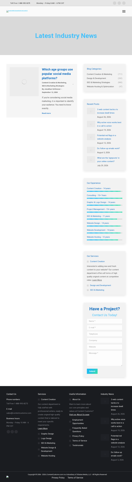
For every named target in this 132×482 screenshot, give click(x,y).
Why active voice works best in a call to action (109, 124)
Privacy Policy (58, 477)
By (51, 89)
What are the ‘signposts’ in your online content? (108, 160)
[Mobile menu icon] (124, 11)
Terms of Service (75, 477)
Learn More (97, 280)
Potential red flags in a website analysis (106, 137)
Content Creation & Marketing (54, 83)
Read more (46, 113)
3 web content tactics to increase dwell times (107, 111)
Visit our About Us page (79, 414)
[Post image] (91, 111)
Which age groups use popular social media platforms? (57, 74)
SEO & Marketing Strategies (53, 86)
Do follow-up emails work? (108, 148)
